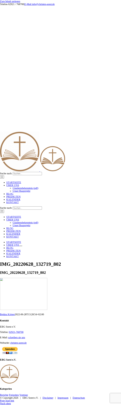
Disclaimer (48, 397)
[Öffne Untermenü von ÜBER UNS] (21, 245)
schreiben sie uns (16, 337)
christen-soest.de (18, 342)
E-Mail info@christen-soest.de (39, 4)
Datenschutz (79, 397)
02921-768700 (16, 332)
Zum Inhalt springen (10, 1)
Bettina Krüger (7, 314)
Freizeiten (14, 395)
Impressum (63, 397)
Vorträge (23, 395)
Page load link (7, 400)
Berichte (4, 395)
